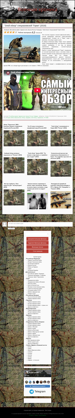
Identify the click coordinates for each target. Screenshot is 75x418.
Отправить (11, 228)
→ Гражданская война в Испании (35, 282)
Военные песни (37, 247)
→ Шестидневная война (33, 340)
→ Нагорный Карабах (32, 270)
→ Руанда (29, 353)
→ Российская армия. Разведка (35, 273)
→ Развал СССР (31, 293)
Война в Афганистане (16, 117)
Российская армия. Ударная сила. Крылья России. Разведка (23, 116)
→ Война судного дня (32, 342)
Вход (29, 2)
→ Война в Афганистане (33, 292)
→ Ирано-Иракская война (33, 350)
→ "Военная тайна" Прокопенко (35, 277)
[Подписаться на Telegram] (37, 391)
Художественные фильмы (37, 243)
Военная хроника (37, 9)
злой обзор (34, 117)
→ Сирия (28, 268)
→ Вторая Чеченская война (34, 262)
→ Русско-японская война (33, 297)
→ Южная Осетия (31, 265)
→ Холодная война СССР (33, 290)
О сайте (60, 2)
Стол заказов (37, 251)
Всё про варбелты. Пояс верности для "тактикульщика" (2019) (13, 185)
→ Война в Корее (31, 328)
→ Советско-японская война (34, 288)
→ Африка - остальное (32, 360)
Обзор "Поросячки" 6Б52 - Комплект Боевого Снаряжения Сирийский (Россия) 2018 (13, 126)
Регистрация (22, 2)
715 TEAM (46, 117)
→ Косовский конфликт (32, 263)
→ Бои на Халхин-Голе (32, 285)
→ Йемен (28, 358)
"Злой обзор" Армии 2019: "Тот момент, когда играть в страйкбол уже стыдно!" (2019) (37, 155)
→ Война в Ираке (31, 333)
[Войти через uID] (9, 219)
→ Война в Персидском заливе (35, 332)
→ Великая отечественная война (35, 287)
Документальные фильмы (37, 239)
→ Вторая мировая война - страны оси (37, 305)
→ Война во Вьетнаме (32, 330)
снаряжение (40, 117)
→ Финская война (31, 283)
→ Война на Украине (32, 267)
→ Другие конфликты (32, 307)
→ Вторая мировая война (33, 303)
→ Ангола (29, 355)
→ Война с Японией (31, 327)
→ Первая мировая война (33, 298)
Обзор (23, 117)
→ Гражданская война (32, 280)
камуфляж (28, 117)
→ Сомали (29, 351)
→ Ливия (28, 348)
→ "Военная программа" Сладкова (36, 275)
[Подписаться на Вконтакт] (37, 379)
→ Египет (29, 347)
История (8, 117)
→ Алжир (29, 356)
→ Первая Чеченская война (34, 260)
